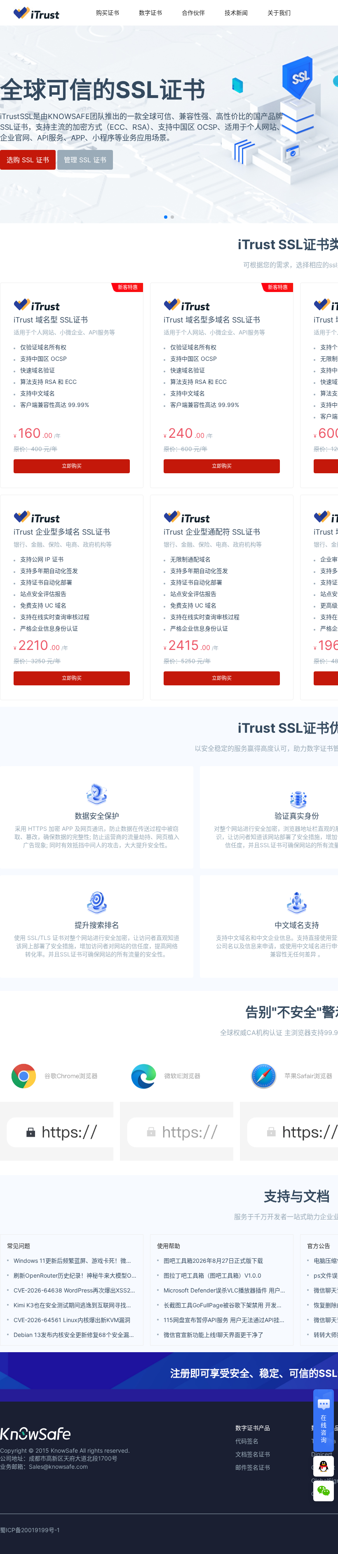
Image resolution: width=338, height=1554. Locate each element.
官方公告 (318, 1245)
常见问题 (18, 1245)
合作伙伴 (193, 12)
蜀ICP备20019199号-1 (30, 1529)
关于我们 (279, 12)
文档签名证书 (252, 1454)
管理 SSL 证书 (85, 160)
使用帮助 (168, 1245)
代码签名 (246, 1440)
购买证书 (107, 12)
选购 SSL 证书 (28, 160)
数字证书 (150, 12)
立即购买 (72, 466)
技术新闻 (236, 12)
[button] (165, 217)
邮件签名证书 (252, 1467)
